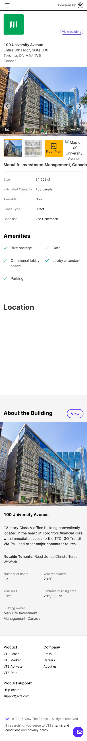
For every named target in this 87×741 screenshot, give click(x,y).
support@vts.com (16, 696)
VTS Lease (11, 654)
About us (50, 666)
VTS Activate (13, 666)
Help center (12, 690)
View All (74, 129)
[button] (43, 102)
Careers (49, 660)
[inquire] (78, 732)
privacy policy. (38, 730)
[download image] (7, 129)
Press (48, 654)
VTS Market (12, 660)
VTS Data (10, 673)
